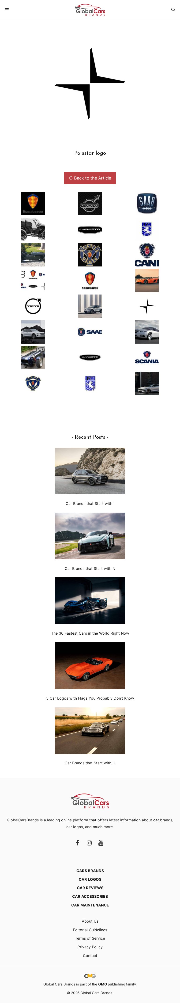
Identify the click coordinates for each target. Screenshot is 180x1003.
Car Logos (90, 879)
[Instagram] (89, 843)
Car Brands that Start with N (90, 568)
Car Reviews (90, 887)
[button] (173, 9)
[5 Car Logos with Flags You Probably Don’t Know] (90, 666)
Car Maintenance (90, 905)
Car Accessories (90, 896)
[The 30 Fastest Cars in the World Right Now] (90, 601)
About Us (90, 921)
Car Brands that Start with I (90, 503)
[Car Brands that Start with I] (90, 472)
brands (162, 820)
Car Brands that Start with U (90, 763)
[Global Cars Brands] (90, 9)
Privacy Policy (90, 947)
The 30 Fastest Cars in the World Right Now (90, 633)
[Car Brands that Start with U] (90, 731)
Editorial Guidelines (90, 930)
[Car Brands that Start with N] (90, 537)
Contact (90, 955)
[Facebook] (77, 843)
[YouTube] (100, 843)
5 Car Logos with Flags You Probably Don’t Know (90, 698)
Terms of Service (90, 938)
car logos (74, 826)
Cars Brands (90, 870)
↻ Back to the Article (90, 178)
